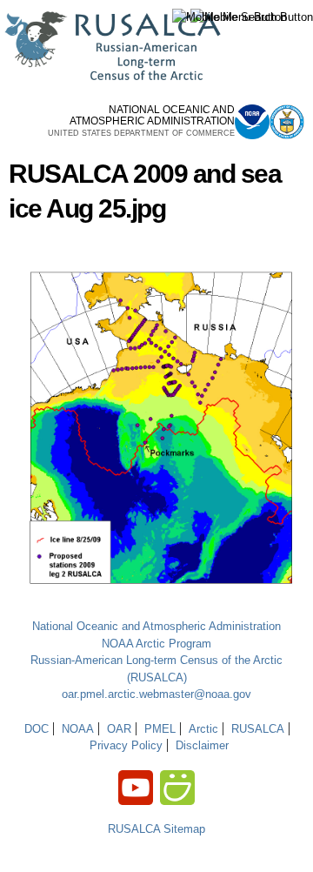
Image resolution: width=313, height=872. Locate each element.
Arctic (203, 728)
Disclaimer (202, 745)
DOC (36, 728)
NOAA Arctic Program (156, 643)
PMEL (160, 728)
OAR (119, 728)
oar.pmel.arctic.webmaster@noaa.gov (156, 694)
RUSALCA (257, 728)
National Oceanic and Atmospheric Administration (156, 626)
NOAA (78, 728)
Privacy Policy (126, 745)
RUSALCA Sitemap (156, 828)
